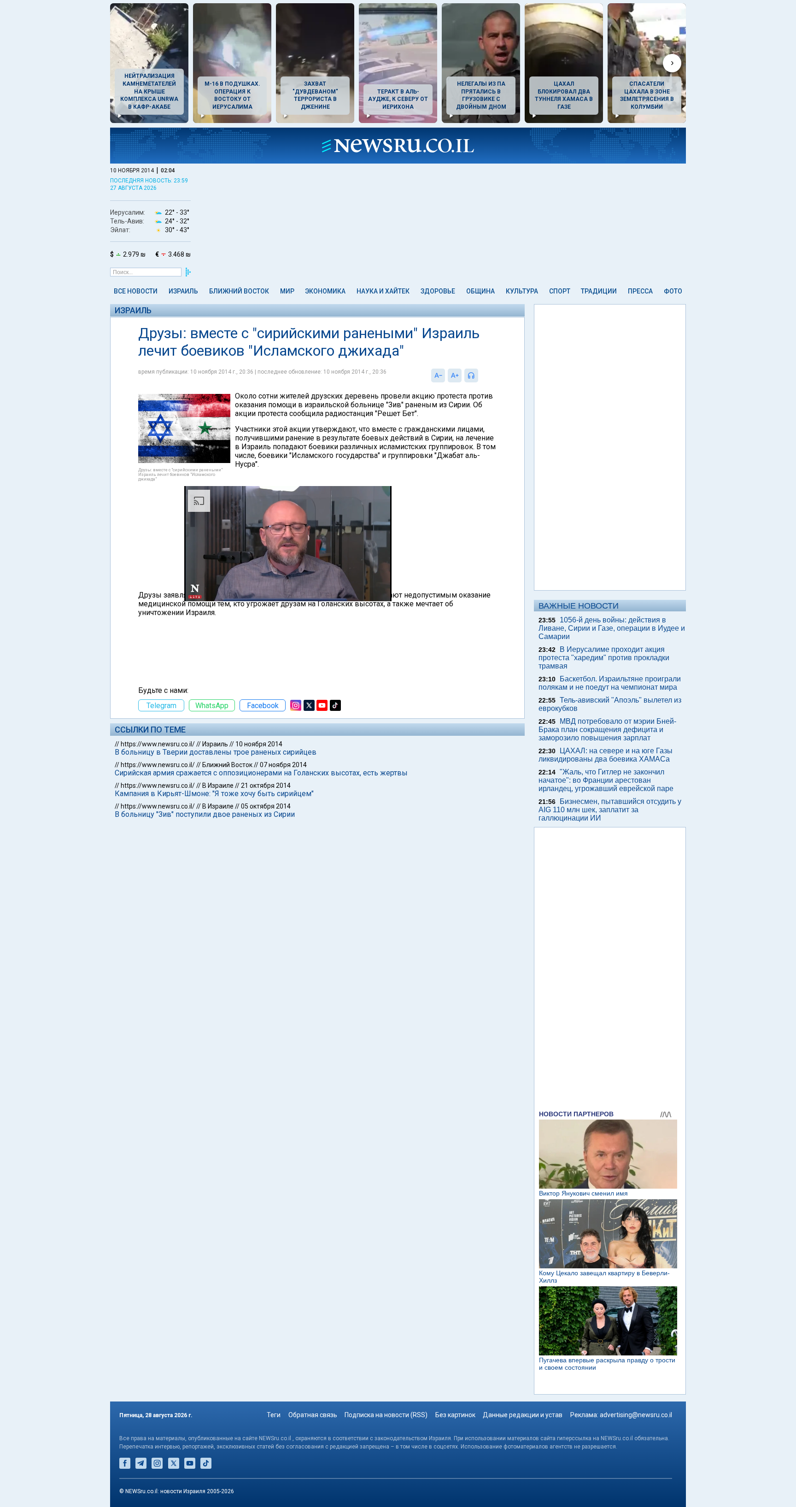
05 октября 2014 (266, 806)
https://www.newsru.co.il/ (158, 744)
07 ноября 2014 (283, 764)
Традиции (599, 291)
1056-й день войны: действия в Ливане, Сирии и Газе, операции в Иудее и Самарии (611, 628)
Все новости (136, 291)
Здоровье (438, 291)
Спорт (559, 291)
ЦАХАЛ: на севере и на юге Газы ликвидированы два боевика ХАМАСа (605, 755)
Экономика (325, 291)
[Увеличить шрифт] (455, 375)
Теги (274, 1415)
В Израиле (218, 785)
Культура (522, 291)
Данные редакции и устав (522, 1415)
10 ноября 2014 (258, 744)
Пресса (640, 291)
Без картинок (455, 1415)
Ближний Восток (239, 291)
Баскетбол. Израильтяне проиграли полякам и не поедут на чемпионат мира (609, 683)
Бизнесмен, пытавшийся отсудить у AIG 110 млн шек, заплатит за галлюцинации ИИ (609, 809)
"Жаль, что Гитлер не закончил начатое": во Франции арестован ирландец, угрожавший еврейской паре (605, 780)
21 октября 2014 (266, 785)
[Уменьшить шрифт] (438, 375)
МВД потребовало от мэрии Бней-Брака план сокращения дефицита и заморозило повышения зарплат (607, 729)
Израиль (183, 291)
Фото (673, 291)
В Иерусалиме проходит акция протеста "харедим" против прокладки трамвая (603, 657)
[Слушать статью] (480, 375)
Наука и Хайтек (383, 291)
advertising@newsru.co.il (636, 1415)
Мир (287, 291)
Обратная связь (312, 1415)
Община (480, 291)
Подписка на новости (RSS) (386, 1415)
